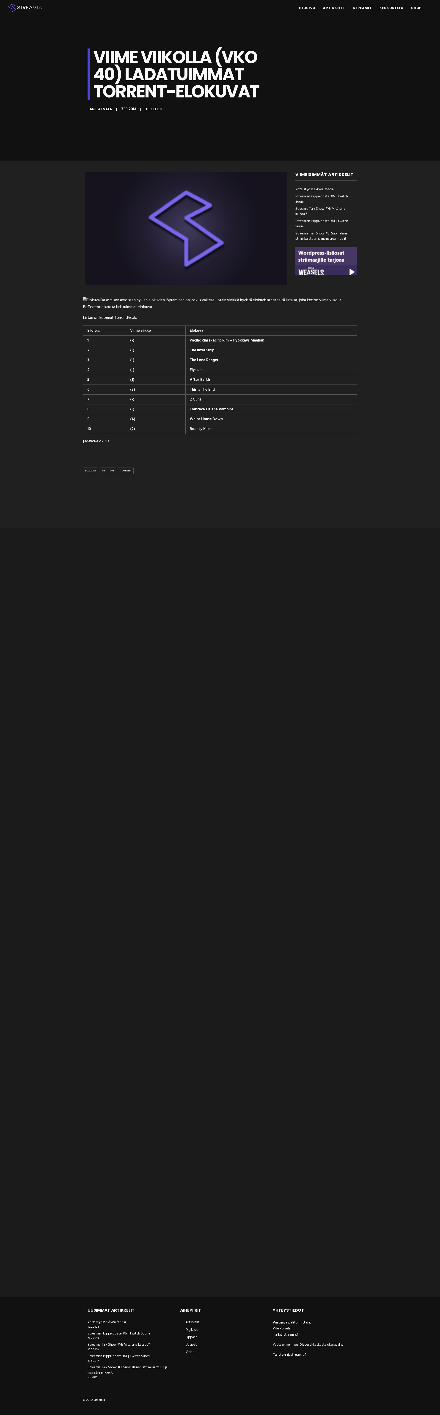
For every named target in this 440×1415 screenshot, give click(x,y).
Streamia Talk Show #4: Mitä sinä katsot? (320, 211)
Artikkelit (334, 7)
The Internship (202, 350)
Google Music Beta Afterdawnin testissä (124, 1091)
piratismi (108, 471)
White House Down (206, 419)
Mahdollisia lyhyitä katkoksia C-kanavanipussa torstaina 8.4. (146, 710)
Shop (416, 7)
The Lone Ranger (204, 360)
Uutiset (191, 1345)
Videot (191, 1352)
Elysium (196, 370)
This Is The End (202, 390)
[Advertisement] (221, 502)
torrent (126, 471)
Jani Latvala (100, 109)
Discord (306, 1345)
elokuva (90, 471)
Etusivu (307, 7)
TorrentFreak (125, 318)
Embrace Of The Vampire (211, 409)
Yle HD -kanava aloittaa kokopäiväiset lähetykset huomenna (146, 1281)
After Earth (200, 380)
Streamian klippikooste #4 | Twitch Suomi (321, 224)
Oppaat (191, 1337)
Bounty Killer (201, 429)
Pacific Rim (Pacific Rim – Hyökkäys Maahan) (228, 340)
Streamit (362, 7)
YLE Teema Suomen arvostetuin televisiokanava (132, 900)
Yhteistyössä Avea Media (314, 189)
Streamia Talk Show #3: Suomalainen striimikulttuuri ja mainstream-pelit (322, 236)
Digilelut (154, 109)
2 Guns (195, 399)
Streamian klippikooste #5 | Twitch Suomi (321, 199)
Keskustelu (392, 7)
